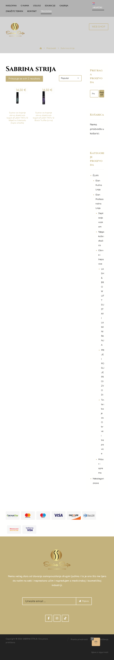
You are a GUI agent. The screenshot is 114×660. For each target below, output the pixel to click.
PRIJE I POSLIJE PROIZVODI (102, 372)
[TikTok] (65, 618)
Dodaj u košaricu (19, 111)
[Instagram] (57, 618)
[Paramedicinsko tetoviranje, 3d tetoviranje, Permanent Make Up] (15, 29)
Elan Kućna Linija (99, 185)
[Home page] (41, 48)
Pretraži (101, 94)
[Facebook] (48, 618)
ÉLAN (95, 175)
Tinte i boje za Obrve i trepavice (102, 427)
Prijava (85, 601)
